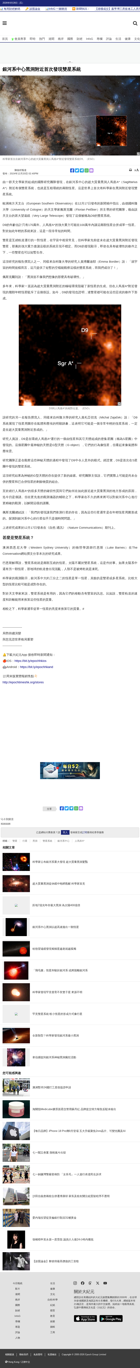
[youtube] (105, 1283)
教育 (52, 1316)
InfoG (89, 38)
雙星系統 (47, 840)
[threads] (90, 1283)
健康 (128, 38)
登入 (65, 832)
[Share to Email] (91, 170)
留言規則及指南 (5, 823)
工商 (52, 1332)
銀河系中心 (63, 840)
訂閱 (84, 832)
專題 (17, 1326)
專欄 (99, 38)
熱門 (42, 38)
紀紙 (52, 1305)
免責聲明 (37, 1354)
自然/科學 (52, 1299)
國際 (70, 38)
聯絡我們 (23, 1354)
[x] (97, 1283)
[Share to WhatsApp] (87, 170)
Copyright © (68, 1354)
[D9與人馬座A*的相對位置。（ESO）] (70, 355)
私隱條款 (52, 1354)
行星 (25, 840)
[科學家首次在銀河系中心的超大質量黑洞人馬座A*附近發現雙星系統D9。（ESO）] (70, 115)
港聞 (51, 38)
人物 (17, 1337)
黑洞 (35, 840)
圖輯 (52, 1326)
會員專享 (20, 38)
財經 (79, 38)
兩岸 (61, 38)
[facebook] (82, 1283)
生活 (118, 38)
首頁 (5, 38)
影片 (17, 1288)
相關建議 (9, 1354)
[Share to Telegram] (82, 170)
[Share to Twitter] (77, 170)
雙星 (14, 840)
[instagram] (75, 1283)
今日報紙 (17, 1283)
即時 (33, 38)
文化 (137, 38)
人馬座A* (79, 840)
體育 (52, 1310)
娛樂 (52, 1321)
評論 (109, 38)
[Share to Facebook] (72, 170)
